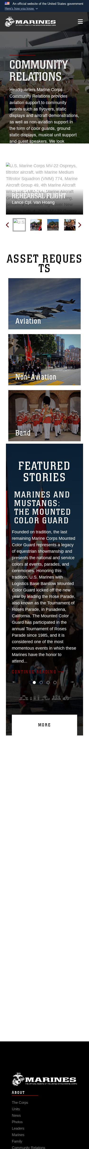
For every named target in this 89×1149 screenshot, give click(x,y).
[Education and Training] (34, 697)
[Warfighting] (67, 697)
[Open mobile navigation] (80, 21)
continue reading (34, 671)
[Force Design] (23, 697)
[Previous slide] (7, 225)
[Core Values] (45, 697)
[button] (22, 8)
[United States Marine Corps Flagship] (30, 22)
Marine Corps (44, 1079)
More (44, 725)
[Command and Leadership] (56, 697)
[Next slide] (79, 225)
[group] (44, 189)
